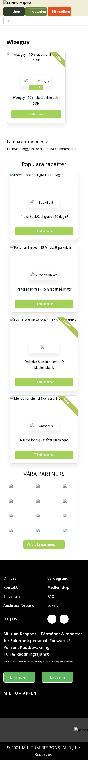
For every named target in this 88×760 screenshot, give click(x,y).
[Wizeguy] (41, 81)
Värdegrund (57, 578)
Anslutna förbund (19, 605)
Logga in (57, 677)
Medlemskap (58, 587)
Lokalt (52, 605)
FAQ (51, 596)
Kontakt (10, 587)
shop (16, 11)
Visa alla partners (41, 544)
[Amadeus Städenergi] (44, 426)
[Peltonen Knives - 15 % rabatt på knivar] (44, 258)
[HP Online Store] (44, 347)
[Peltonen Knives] (44, 275)
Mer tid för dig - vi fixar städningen (44, 440)
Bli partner (12, 596)
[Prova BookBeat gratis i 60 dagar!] (44, 185)
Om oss (9, 578)
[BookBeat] (44, 202)
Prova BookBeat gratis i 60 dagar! (44, 216)
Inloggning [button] (37, 11)
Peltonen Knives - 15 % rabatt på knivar (44, 289)
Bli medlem (60, 11)
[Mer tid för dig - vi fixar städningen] (44, 409)
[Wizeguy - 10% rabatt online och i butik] (36, 65)
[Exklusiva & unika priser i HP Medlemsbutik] (44, 331)
